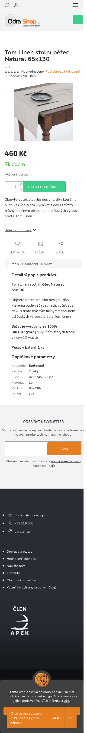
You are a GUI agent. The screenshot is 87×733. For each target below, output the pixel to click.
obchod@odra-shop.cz (31, 515)
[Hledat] (7, 5)
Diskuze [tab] (46, 264)
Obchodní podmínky (21, 580)
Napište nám (16, 566)
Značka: (22, 76)
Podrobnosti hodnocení (63, 71)
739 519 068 (24, 523)
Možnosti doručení (18, 174)
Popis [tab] (15, 264)
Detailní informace (18, 230)
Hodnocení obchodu (21, 559)
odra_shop (22, 531)
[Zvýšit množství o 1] (21, 184)
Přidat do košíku (42, 187)
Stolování (36, 365)
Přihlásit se (64, 449)
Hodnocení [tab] (30, 264)
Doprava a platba (19, 551)
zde (66, 701)
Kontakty (13, 573)
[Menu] (75, 5)
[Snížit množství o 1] (21, 189)
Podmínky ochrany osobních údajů (32, 587)
